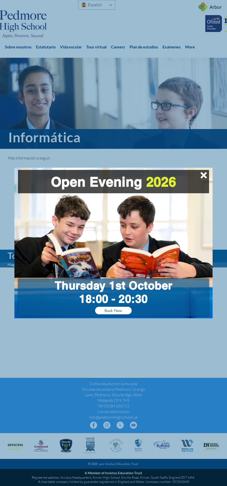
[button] (203, 175)
